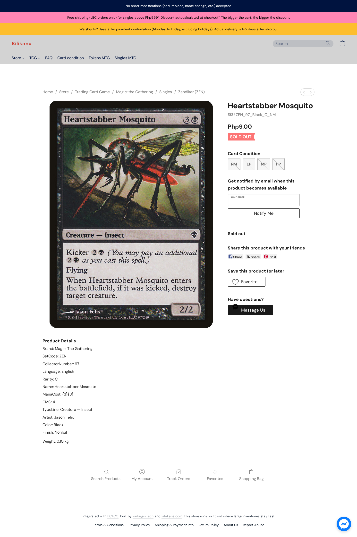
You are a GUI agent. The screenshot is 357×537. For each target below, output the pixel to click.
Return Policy (208, 525)
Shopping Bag (251, 478)
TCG (33, 57)
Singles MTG (125, 57)
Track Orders (178, 478)
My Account (142, 478)
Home (47, 91)
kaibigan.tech (143, 516)
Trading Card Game (92, 91)
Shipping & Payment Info (174, 525)
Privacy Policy (139, 525)
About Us (231, 525)
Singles (165, 91)
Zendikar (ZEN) (191, 91)
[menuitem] (304, 92)
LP (249, 164)
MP (264, 164)
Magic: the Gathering (134, 91)
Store (17, 57)
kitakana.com (172, 516)
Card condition (70, 57)
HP (278, 164)
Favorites (215, 478)
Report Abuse (253, 525)
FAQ (48, 57)
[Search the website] (328, 43)
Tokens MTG (99, 57)
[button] (22, 43)
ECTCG (113, 516)
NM (234, 164)
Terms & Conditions (108, 525)
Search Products (105, 478)
